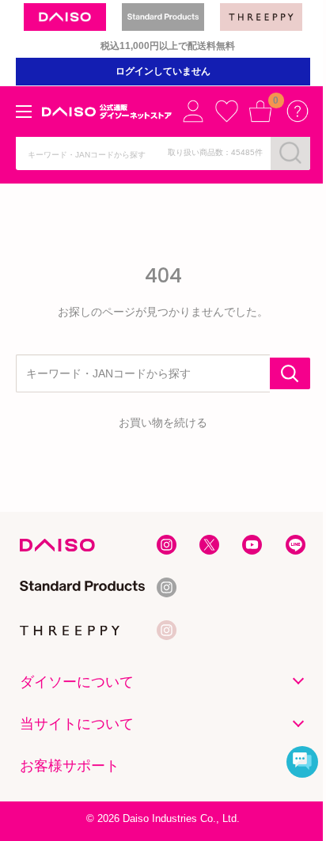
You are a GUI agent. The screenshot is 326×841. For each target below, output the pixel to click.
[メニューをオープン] (24, 111)
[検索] (290, 152)
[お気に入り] (226, 110)
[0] (260, 110)
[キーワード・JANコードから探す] (290, 373)
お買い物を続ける (163, 422)
